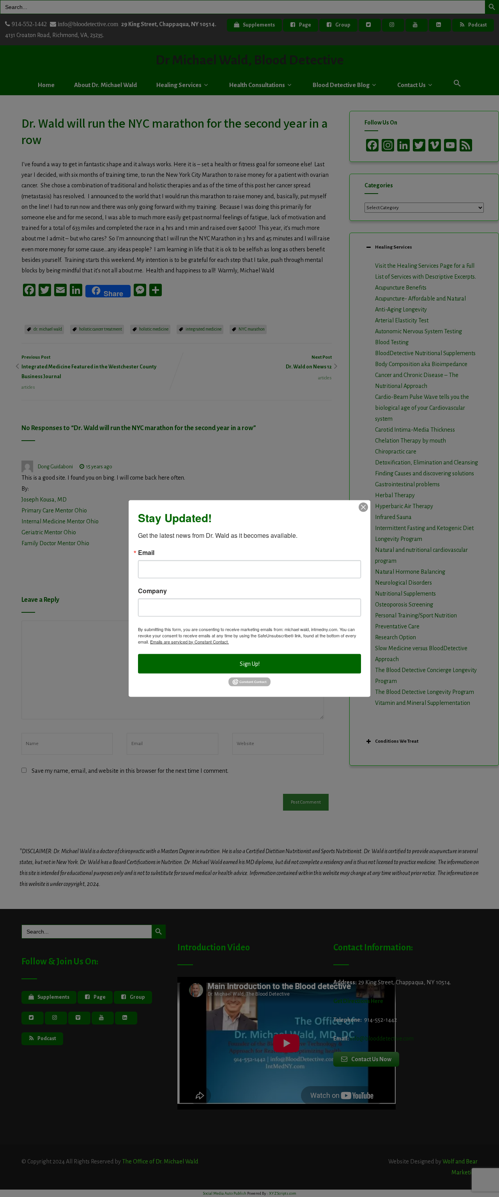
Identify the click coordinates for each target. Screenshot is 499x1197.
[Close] (363, 507)
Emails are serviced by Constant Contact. (189, 641)
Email (146, 552)
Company (152, 590)
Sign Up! (250, 663)
